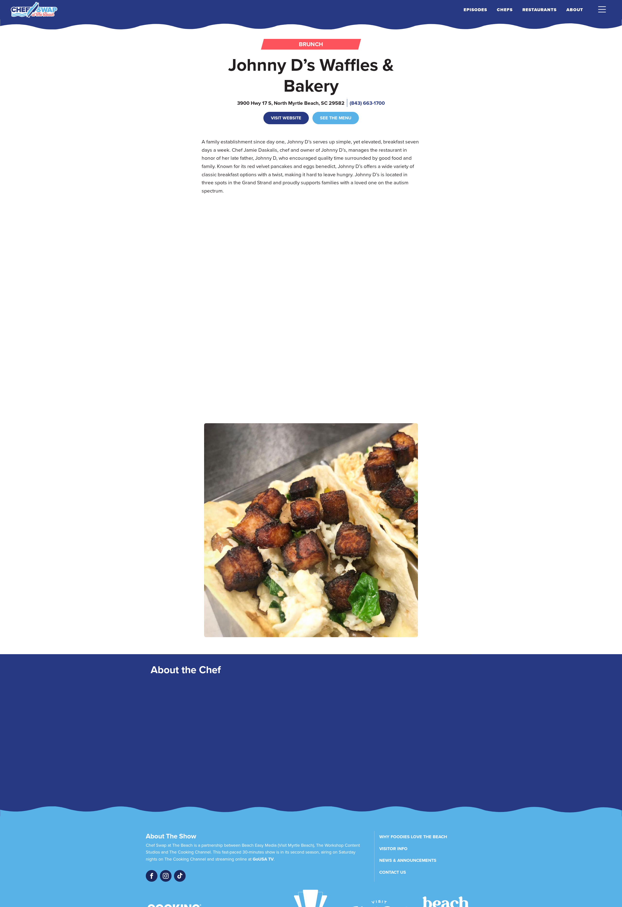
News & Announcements (407, 860)
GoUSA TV (263, 859)
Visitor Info (393, 848)
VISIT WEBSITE (286, 118)
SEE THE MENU (335, 118)
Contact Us (392, 872)
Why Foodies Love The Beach (413, 837)
